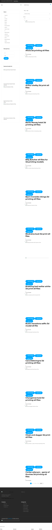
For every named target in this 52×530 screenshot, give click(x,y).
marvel (6, 27)
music (6, 37)
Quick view (39, 45)
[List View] (24, 11)
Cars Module (7, 35)
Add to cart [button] (29, 48)
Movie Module (7, 25)
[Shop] (0, 527)
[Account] (13, 527)
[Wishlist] (39, 527)
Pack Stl (6, 15)
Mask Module (7, 32)
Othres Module (7, 42)
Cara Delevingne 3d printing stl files (34, 362)
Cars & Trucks (7, 29)
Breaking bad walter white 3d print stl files (37, 287)
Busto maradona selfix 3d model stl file (37, 324)
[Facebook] (39, 1)
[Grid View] (23, 11)
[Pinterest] (49, 1)
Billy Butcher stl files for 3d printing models (36, 160)
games (6, 20)
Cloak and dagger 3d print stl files (37, 436)
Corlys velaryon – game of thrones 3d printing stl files (37, 474)
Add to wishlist (30, 45)
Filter (6, 58)
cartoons (6, 34)
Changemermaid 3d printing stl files (34, 399)
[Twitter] (43, 1)
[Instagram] (46, 1)
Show (24, 16)
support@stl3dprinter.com (8, 498)
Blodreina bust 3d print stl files (37, 235)
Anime (6, 22)
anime (6, 23)
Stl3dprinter (10, 518)
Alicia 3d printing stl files (37, 50)
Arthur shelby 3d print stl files (37, 86)
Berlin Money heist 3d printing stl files (35, 123)
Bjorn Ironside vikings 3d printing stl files (37, 198)
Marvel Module (7, 39)
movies (6, 18)
